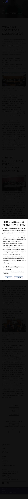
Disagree (18, 277)
